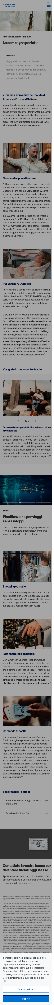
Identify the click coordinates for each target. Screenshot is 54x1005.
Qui (39, 974)
